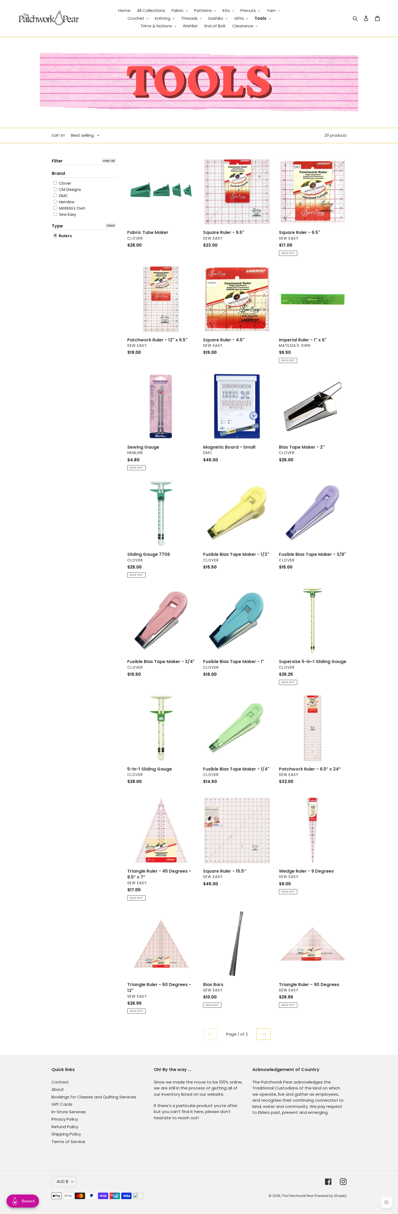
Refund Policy (64, 1127)
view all (109, 160)
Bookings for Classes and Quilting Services (93, 1097)
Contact (60, 1082)
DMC (63, 195)
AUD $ (62, 1181)
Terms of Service (68, 1141)
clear (110, 225)
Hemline (66, 202)
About (57, 1089)
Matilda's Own (71, 208)
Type (57, 226)
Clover (64, 183)
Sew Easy (67, 214)
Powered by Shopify (331, 1195)
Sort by (58, 135)
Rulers (65, 236)
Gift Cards (61, 1104)
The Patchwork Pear (298, 1195)
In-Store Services (68, 1112)
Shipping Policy (66, 1134)
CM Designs (69, 189)
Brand (58, 173)
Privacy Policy (64, 1119)
